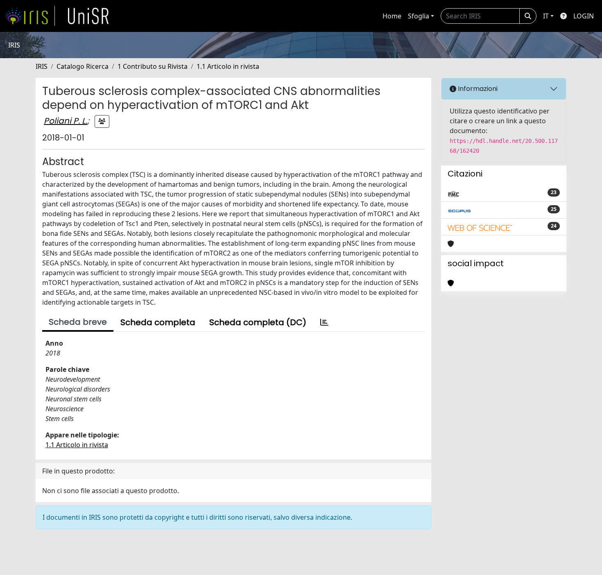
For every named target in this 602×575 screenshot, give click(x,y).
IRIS (42, 66)
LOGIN (583, 15)
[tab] (324, 322)
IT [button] (546, 15)
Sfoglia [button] (418, 15)
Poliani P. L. (65, 121)
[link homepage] (30, 16)
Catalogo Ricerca (83, 66)
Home (391, 15)
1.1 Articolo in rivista (228, 66)
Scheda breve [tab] (78, 322)
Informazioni (477, 88)
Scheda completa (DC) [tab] (257, 322)
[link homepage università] (88, 16)
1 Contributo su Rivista (153, 66)
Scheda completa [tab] (157, 322)
